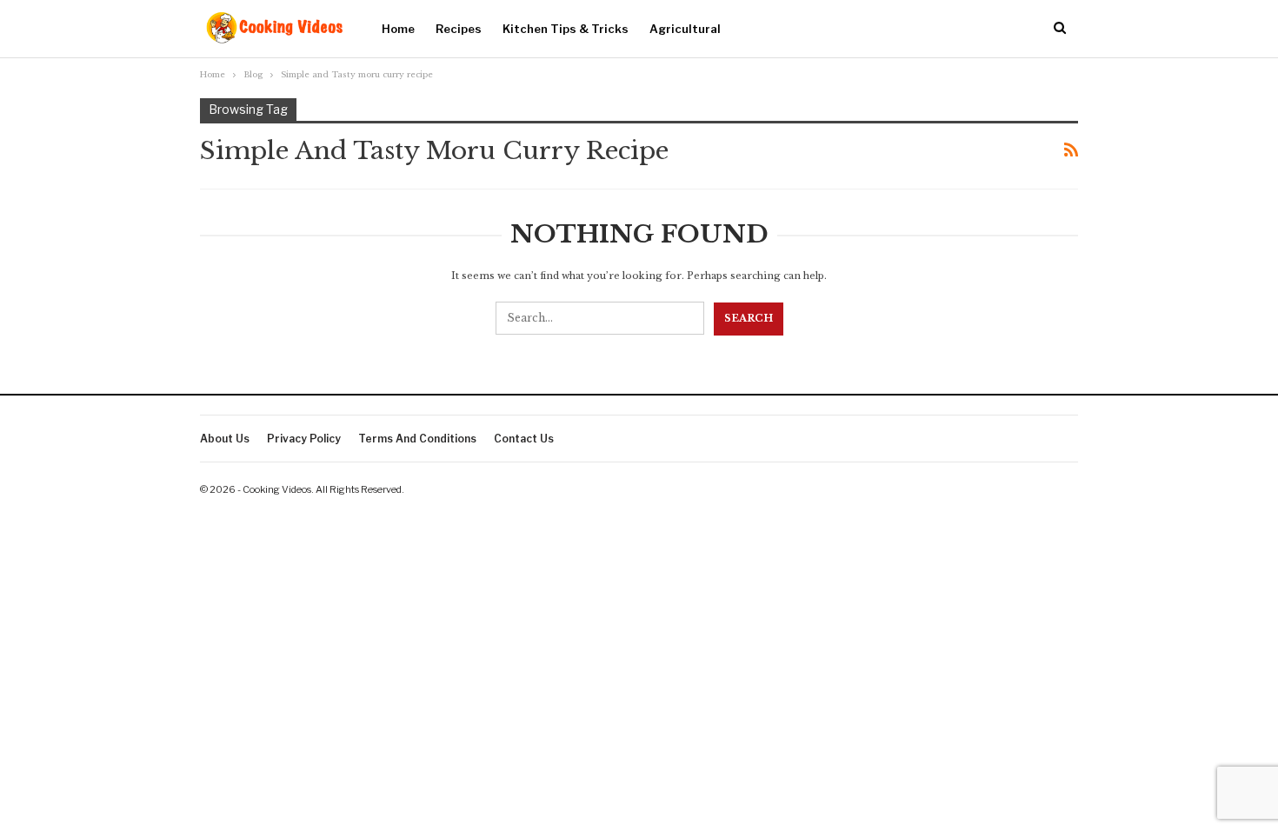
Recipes (459, 29)
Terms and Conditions (417, 438)
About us (225, 438)
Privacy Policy (304, 438)
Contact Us (524, 438)
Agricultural (685, 29)
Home (398, 29)
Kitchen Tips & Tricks (566, 29)
